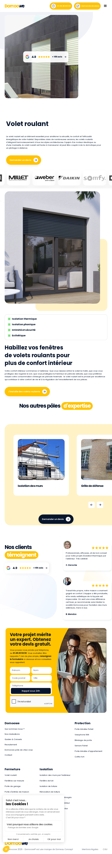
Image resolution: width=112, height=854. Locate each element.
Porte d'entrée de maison (17, 791)
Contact (8, 755)
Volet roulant (11, 775)
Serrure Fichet (81, 745)
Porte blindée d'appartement (88, 751)
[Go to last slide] (91, 505)
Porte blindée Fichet (84, 729)
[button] (105, 6)
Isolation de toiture (48, 786)
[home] (15, 6)
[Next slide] (100, 505)
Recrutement (11, 744)
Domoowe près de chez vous (19, 749)
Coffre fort (79, 756)
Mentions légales (90, 849)
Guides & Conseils (13, 739)
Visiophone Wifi (82, 734)
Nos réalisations (12, 734)
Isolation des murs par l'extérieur (55, 775)
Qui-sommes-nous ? (14, 729)
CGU (105, 849)
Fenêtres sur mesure (14, 780)
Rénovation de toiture (50, 791)
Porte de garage (13, 786)
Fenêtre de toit (46, 780)
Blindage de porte (83, 740)
